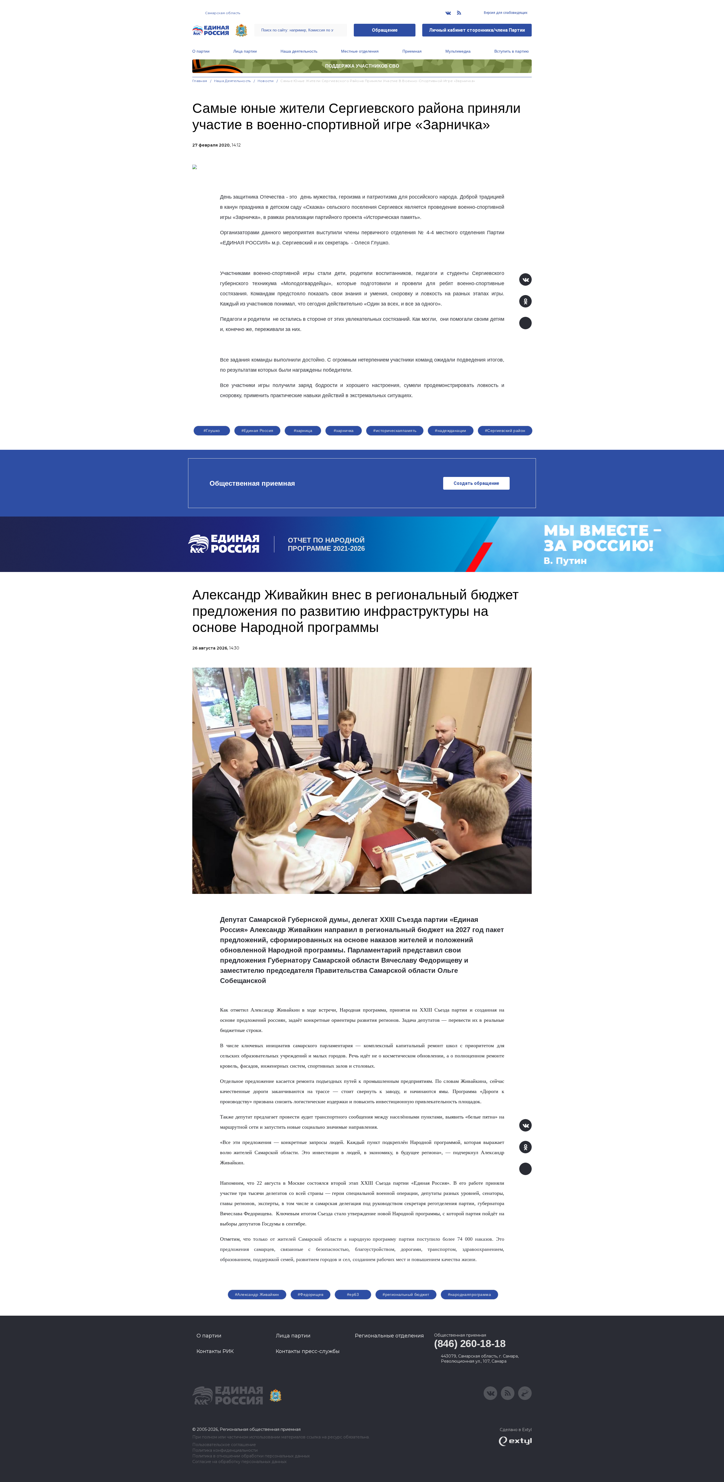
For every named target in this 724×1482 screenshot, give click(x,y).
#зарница (303, 430)
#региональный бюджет (406, 1294)
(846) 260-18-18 (470, 1343)
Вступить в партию (511, 51)
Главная (199, 81)
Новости (266, 81)
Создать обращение (476, 483)
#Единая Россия (257, 430)
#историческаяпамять (394, 430)
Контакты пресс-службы (308, 1351)
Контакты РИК (215, 1351)
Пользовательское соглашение (224, 1444)
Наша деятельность (299, 51)
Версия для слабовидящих (505, 13)
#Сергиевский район (505, 430)
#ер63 (353, 1294)
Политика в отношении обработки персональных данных (251, 1456)
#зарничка (344, 430)
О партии (201, 51)
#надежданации (450, 430)
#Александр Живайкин (257, 1294)
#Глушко (212, 430)
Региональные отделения (389, 1336)
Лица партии (245, 51)
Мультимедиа (458, 51)
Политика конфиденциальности (225, 1450)
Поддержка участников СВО (362, 66)
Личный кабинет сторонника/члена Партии (477, 30)
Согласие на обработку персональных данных (239, 1461)
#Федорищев (310, 1294)
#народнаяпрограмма (469, 1294)
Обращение (385, 30)
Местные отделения (360, 51)
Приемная (412, 51)
